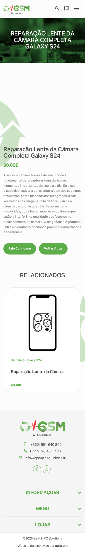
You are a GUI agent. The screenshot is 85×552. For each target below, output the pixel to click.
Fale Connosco (19, 248)
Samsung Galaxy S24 (26, 360)
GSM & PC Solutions (47, 538)
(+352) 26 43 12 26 (45, 451)
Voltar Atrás (53, 248)
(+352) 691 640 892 (45, 445)
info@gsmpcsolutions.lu (45, 458)
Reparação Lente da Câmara (38, 372)
